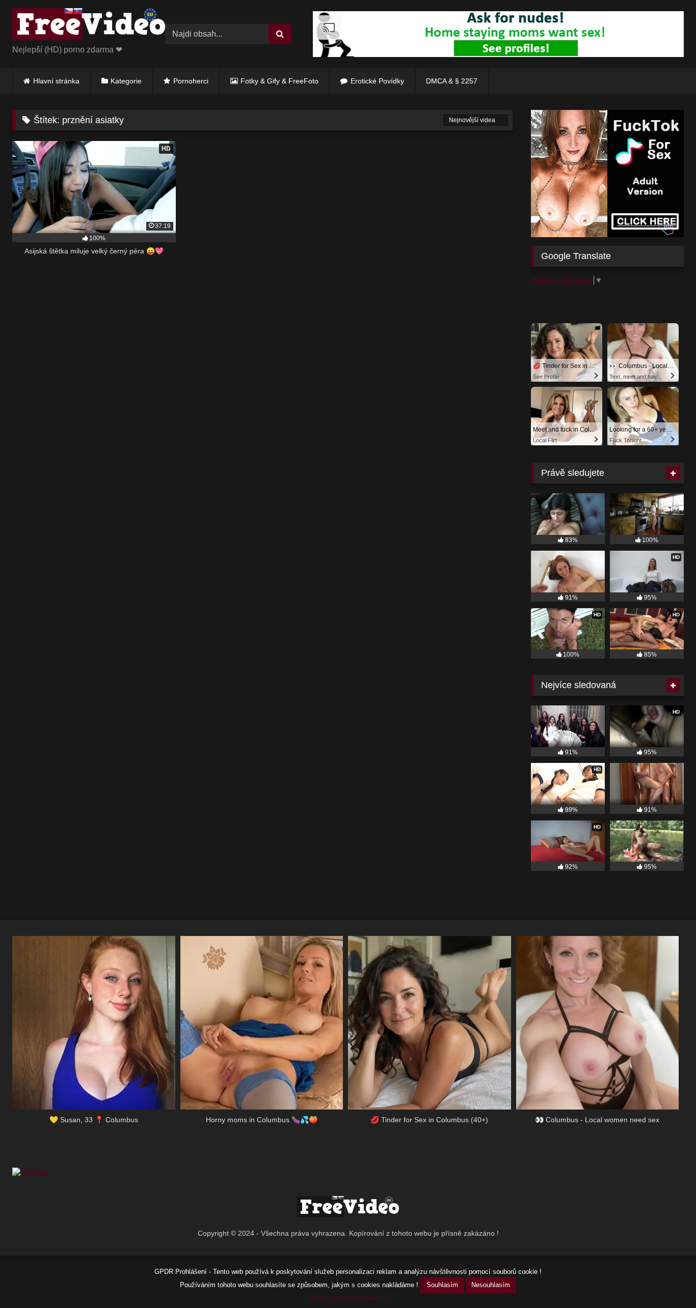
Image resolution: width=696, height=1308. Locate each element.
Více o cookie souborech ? (348, 1298)
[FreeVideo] (88, 26)
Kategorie (126, 81)
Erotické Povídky (377, 81)
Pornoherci (190, 81)
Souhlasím (442, 1285)
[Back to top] (664, 1278)
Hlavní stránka (56, 81)
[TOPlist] (29, 1173)
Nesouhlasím (490, 1285)
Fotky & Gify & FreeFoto (279, 81)
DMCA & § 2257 (451, 81)
